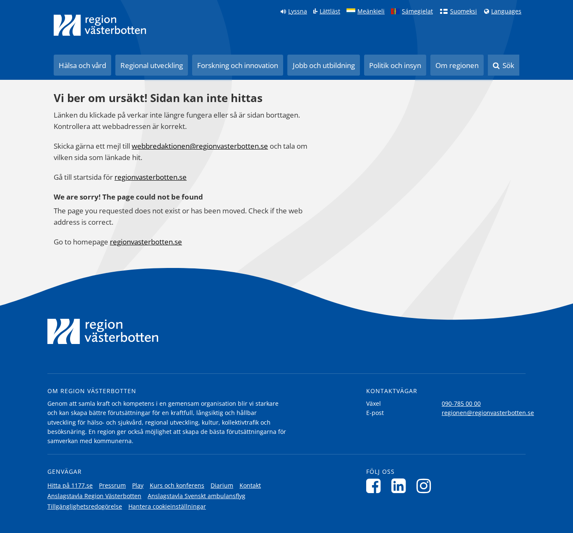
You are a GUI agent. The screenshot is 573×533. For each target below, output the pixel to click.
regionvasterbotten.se (151, 177)
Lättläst (330, 11)
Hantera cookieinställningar (167, 506)
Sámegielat (417, 11)
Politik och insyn (395, 65)
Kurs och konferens (177, 485)
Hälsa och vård (82, 65)
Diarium (222, 485)
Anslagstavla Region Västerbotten (94, 496)
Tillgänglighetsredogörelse (84, 506)
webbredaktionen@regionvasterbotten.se (200, 146)
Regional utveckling (151, 65)
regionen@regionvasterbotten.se (488, 413)
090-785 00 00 (461, 403)
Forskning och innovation (237, 65)
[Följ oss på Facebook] (375, 485)
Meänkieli (371, 11)
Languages (506, 11)
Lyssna (297, 11)
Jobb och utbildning (324, 65)
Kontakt (250, 485)
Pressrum (112, 485)
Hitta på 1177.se (70, 485)
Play (137, 485)
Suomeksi (463, 11)
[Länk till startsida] (100, 25)
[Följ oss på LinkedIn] (400, 485)
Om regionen (457, 65)
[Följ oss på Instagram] (426, 485)
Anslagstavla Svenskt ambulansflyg (196, 496)
